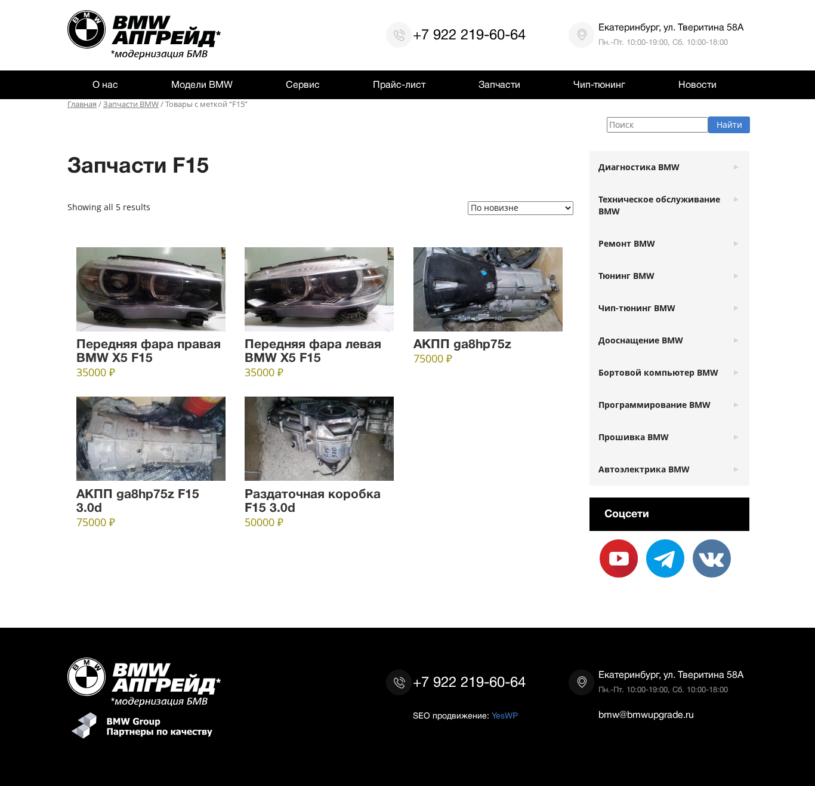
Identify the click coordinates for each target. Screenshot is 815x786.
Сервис (303, 84)
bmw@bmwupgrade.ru (646, 715)
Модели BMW (202, 84)
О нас (105, 84)
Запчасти (499, 84)
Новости (697, 84)
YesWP (505, 715)
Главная (82, 104)
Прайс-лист (399, 84)
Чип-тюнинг (599, 84)
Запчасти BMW (131, 104)
